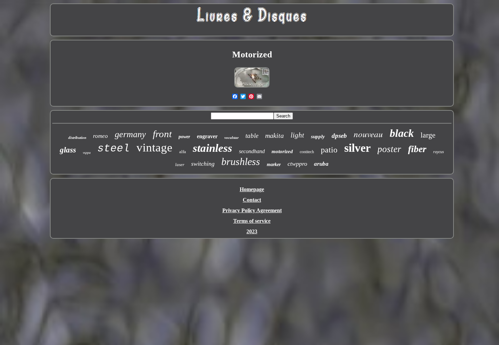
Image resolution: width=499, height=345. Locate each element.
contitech (307, 151)
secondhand (252, 151)
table (251, 135)
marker (274, 164)
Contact (252, 200)
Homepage (252, 189)
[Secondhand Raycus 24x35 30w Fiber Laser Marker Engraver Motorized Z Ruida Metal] (252, 87)
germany (130, 134)
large (428, 135)
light (297, 135)
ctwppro (297, 163)
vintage (154, 147)
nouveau (368, 134)
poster (389, 149)
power (184, 136)
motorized (282, 151)
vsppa (87, 153)
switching (203, 163)
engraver (207, 136)
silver (357, 148)
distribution (77, 137)
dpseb (339, 135)
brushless (240, 161)
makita (274, 135)
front (162, 133)
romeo (100, 136)
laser (179, 164)
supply (318, 136)
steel (113, 149)
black (402, 133)
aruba (321, 164)
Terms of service (252, 221)
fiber (417, 149)
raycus (438, 151)
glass (68, 150)
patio (329, 149)
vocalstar (231, 137)
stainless (212, 148)
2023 (251, 231)
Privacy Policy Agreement (252, 210)
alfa (182, 151)
